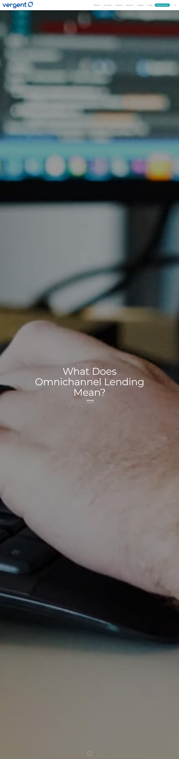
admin (90, 400)
